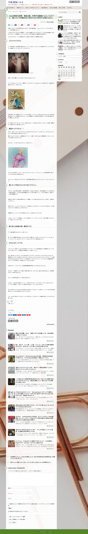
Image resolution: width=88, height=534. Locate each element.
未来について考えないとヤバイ (32, 7)
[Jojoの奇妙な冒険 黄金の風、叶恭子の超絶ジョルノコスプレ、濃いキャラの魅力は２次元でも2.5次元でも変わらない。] (28, 25)
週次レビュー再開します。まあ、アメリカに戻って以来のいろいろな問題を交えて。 (31, 462)
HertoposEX (51, 324)
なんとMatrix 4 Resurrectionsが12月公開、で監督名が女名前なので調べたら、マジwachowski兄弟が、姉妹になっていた (34, 357)
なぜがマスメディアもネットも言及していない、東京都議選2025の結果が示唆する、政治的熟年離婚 (72, 21)
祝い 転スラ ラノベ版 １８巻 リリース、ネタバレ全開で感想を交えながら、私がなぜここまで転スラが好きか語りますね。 (35, 345)
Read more (50, 341)
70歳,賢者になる (15, 2)
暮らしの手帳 (62, 7)
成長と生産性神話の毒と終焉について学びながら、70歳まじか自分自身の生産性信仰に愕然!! (72, 41)
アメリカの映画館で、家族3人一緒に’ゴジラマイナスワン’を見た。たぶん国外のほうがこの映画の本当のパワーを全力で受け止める (72, 35)
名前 (10, 488)
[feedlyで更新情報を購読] (76, 2)
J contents (69, 7)
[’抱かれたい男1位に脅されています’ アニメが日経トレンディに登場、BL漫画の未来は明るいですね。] (11, 432)
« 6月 (59, 79)
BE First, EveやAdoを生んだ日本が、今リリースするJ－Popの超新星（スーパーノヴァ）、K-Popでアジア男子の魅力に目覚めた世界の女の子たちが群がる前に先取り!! (34, 418)
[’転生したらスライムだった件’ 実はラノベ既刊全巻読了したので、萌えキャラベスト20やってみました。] (11, 370)
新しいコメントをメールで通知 (17, 516)
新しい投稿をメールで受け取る (17, 519)
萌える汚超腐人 (51, 22)
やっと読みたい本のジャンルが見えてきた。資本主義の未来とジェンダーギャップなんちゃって (72, 47)
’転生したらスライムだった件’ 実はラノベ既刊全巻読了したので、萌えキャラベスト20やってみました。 (34, 368)
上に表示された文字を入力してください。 (18, 511)
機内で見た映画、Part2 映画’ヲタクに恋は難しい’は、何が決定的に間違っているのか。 (35, 334)
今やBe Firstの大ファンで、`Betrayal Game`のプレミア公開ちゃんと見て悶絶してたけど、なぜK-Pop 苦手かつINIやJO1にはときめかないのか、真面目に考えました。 (34, 393)
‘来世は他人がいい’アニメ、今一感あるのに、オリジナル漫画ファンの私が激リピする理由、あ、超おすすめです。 (72, 28)
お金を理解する (44, 7)
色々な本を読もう (11, 7)
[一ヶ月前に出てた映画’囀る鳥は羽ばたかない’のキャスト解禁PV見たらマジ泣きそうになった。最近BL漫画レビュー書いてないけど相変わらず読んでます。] (11, 381)
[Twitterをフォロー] (71, 2)
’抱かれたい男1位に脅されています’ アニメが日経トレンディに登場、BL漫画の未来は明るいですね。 (34, 430)
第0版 (50, 531)
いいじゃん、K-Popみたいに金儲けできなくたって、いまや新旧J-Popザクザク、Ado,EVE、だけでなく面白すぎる (34, 442)
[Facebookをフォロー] (73, 2)
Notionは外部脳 (53, 7)
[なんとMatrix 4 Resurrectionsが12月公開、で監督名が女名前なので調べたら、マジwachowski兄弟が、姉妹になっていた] (11, 358)
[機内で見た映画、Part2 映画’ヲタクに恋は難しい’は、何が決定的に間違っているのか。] (11, 336)
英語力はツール (20, 7)
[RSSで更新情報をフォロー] (78, 2)
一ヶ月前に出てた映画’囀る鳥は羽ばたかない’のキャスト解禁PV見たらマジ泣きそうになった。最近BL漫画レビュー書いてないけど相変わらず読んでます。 (35, 380)
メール (10, 493)
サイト (9, 498)
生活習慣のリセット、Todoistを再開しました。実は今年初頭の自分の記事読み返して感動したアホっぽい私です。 (32, 457)
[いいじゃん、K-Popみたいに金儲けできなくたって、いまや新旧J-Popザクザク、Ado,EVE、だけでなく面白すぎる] (11, 443)
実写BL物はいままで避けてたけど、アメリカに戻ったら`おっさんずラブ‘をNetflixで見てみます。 (35, 406)
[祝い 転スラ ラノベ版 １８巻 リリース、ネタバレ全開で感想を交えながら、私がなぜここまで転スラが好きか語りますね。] (11, 347)
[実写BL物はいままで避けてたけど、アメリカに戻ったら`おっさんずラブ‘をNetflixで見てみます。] (11, 407)
